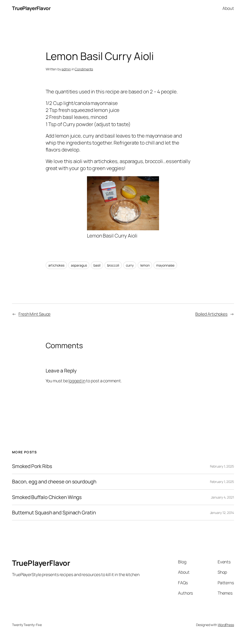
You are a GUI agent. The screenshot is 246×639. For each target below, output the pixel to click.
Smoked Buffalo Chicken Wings (47, 497)
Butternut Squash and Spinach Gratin (54, 512)
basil (96, 265)
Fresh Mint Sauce (34, 314)
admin (66, 69)
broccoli (113, 265)
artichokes (56, 265)
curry (130, 265)
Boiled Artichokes (211, 314)
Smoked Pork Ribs (32, 466)
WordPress (226, 624)
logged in (76, 380)
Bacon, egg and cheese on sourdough (54, 481)
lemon (145, 265)
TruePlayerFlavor (31, 8)
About (228, 8)
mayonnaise (165, 265)
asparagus (79, 265)
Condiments (84, 69)
